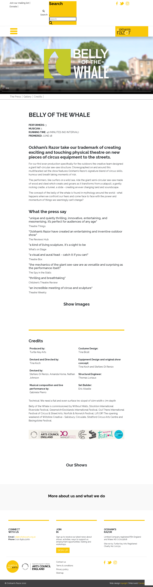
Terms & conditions (64, 565)
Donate (13, 6)
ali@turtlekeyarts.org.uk (25, 537)
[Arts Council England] (35, 566)
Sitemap (60, 573)
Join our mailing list (19, 3)
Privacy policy (62, 569)
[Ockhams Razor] (128, 31)
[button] (148, 582)
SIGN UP (63, 550)
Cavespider (143, 583)
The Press (15, 96)
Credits (38, 96)
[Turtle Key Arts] (12, 566)
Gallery (27, 96)
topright (124, 583)
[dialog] (43, 13)
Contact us (61, 562)
